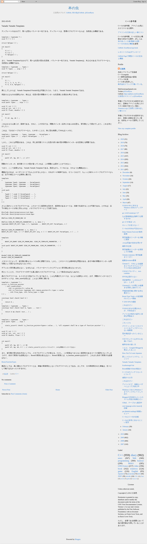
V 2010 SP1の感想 (129, 302)
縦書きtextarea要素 (129, 260)
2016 (122, 153)
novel (122, 479)
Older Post (109, 390)
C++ (17, 374)
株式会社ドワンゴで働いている (130, 84)
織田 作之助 (126, 246)
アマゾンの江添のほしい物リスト (131, 32)
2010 (122, 434)
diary (134, 455)
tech (139, 474)
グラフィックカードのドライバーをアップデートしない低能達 (132, 328)
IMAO (131, 463)
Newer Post (6, 390)
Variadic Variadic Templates (131, 362)
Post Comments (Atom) (19, 394)
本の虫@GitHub (78, 13)
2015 (122, 156)
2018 (122, 146)
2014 (122, 159)
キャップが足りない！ (130, 225)
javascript (131, 474)
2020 (122, 139)
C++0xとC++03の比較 (130, 417)
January (125, 430)
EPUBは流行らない (129, 277)
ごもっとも (126, 323)
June (124, 192)
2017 (122, 149)
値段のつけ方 (127, 377)
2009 (122, 437)
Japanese (121, 474)
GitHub (68, 13)
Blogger (77, 539)
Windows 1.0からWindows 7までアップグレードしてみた (132, 392)
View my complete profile (127, 128)
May (124, 196)
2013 (122, 163)
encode (128, 476)
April (125, 199)
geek (128, 479)
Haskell (134, 479)
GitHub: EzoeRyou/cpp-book (128, 48)
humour (140, 461)
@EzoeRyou (89, 13)
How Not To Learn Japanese (132, 353)
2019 (122, 142)
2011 (122, 169)
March (125, 202)
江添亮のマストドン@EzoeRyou (130, 96)
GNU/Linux (123, 466)
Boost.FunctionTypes (9, 362)
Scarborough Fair (128, 365)
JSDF (120, 476)
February (126, 426)
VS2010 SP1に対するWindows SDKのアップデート (132, 208)
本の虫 (73, 8)
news (120, 458)
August (125, 186)
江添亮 (122, 69)
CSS (136, 476)
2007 (122, 444)
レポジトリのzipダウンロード (129, 52)
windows (134, 469)
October (125, 179)
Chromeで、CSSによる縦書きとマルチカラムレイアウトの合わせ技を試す (132, 266)
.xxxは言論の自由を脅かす (132, 243)
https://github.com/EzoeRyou (134, 94)
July (124, 189)
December (126, 172)
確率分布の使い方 (129, 344)
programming (123, 461)
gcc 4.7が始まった (129, 222)
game (120, 471)
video (136, 466)
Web (134, 458)
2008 (122, 441)
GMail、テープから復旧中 (132, 403)
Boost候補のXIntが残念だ (131, 369)
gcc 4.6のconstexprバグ (130, 213)
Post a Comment (9, 384)
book (120, 469)
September (126, 182)
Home (58, 390)
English (135, 471)
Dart (142, 476)
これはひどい (127, 305)
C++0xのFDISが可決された (132, 228)
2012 (122, 166)
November (126, 176)
